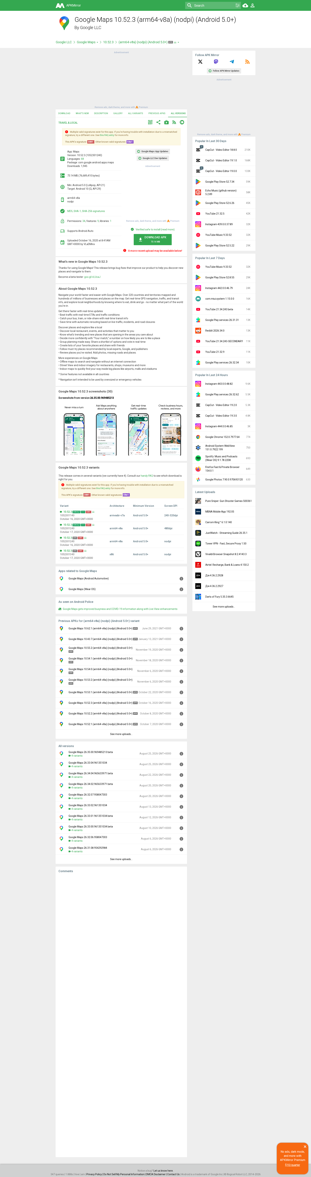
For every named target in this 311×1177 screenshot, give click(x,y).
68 (82, 158)
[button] (150, 122)
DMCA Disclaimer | (156, 1174)
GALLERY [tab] (118, 113)
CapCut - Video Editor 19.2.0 (221, 405)
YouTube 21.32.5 (214, 213)
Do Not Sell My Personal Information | (124, 1174)
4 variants (77, 755)
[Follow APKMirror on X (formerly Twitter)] (200, 62)
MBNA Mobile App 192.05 (219, 511)
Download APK (155, 239)
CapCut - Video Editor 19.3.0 (221, 415)
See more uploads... (121, 734)
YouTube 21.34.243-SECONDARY (224, 341)
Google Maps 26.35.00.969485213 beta (91, 752)
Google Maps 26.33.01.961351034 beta (91, 815)
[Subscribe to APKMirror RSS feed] (247, 62)
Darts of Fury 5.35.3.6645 (219, 596)
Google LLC (90, 27)
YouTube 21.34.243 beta (219, 309)
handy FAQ (147, 475)
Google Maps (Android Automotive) (89, 578)
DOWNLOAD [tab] (64, 113)
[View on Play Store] (166, 122)
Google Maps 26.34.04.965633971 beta (91, 773)
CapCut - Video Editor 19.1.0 (221, 160)
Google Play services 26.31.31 (222, 320)
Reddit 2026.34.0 (214, 330)
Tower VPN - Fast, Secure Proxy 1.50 (225, 543)
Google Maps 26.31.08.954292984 (88, 847)
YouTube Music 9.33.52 (218, 234)
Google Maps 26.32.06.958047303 (88, 837)
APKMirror (73, 5)
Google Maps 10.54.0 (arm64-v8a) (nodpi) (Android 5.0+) (100, 669)
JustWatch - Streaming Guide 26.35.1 (226, 532)
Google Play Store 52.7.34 (219, 181)
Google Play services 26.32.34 (222, 362)
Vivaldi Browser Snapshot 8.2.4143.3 (226, 554)
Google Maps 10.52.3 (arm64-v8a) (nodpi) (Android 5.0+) (100, 702)
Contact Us (173, 1174)
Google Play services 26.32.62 (222, 394)
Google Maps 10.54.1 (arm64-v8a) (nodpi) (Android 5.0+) (100, 658)
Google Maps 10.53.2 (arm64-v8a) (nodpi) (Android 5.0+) (100, 679)
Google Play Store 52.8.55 (219, 277)
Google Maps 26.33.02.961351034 (88, 805)
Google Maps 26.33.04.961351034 (88, 762)
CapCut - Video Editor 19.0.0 (221, 171)
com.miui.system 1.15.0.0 (219, 298)
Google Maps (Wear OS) (82, 589)
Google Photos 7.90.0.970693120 (224, 479)
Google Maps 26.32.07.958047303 (88, 794)
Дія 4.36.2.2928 (214, 575)
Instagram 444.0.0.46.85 (219, 426)
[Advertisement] (121, 79)
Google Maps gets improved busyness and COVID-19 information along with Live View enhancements (120, 609)
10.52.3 (108, 42)
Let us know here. (163, 1170)
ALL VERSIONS (178, 113)
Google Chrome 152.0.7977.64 (222, 437)
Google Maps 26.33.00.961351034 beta (91, 826)
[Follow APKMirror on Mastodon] (216, 62)
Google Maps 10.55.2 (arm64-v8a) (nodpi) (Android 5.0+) (100, 647)
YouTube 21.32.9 (214, 351)
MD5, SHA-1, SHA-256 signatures (86, 211)
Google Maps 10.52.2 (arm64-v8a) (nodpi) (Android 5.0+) (100, 713)
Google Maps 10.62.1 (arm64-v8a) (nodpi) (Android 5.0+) (100, 628)
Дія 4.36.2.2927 (214, 586)
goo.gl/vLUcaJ (92, 276)
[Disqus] (121, 1015)
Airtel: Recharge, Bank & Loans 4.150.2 (227, 564)
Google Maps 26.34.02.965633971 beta (91, 784)
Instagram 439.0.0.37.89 (219, 224)
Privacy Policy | (94, 1174)
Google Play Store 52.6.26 (219, 203)
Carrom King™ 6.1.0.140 (218, 522)
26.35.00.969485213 (102, 397)
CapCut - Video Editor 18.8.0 (221, 149)
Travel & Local (68, 122)
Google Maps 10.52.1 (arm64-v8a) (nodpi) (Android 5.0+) (100, 724)
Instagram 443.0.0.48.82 (219, 383)
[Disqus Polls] (121, 921)
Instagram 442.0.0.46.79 (219, 288)
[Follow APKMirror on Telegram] (232, 62)
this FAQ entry (107, 135)
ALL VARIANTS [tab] (135, 113)
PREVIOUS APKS (156, 113)
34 (83, 221)
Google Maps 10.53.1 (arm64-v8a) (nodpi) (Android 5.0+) (100, 692)
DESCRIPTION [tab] (101, 113)
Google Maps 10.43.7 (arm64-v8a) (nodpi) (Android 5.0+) (100, 639)
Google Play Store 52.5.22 (219, 245)
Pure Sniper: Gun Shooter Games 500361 (228, 501)
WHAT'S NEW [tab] (82, 113)
